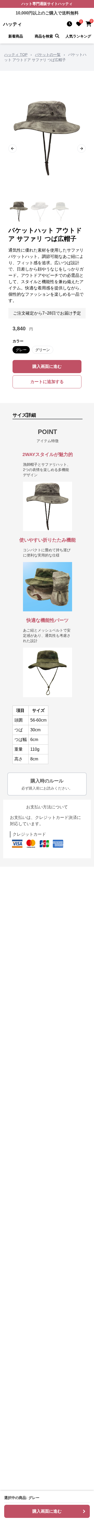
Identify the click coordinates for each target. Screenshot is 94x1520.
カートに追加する (47, 381)
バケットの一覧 (48, 54)
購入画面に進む (47, 366)
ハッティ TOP (15, 54)
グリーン (42, 350)
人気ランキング (78, 36)
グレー (21, 350)
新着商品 (15, 36)
